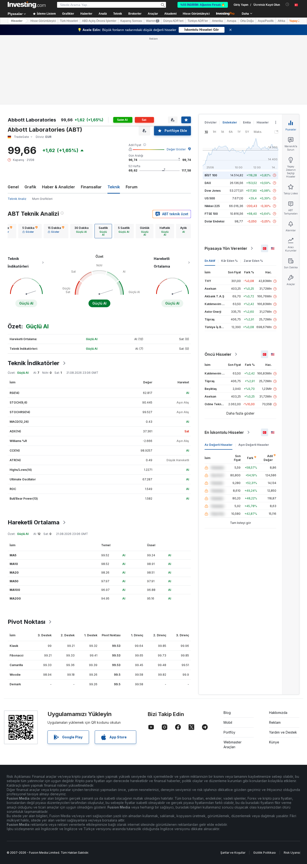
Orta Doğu (247, 21)
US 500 (210, 198)
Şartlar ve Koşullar (232, 852)
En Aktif (210, 261)
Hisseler (17, 21)
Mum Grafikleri (42, 199)
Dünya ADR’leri (173, 21)
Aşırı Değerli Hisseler (253, 445)
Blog (227, 713)
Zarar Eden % (253, 261)
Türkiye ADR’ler (198, 21)
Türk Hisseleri (69, 21)
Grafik (30, 186)
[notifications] (287, 4)
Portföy (229, 732)
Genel (13, 186)
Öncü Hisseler (218, 354)
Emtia (247, 122)
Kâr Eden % (229, 261)
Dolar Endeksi (214, 221)
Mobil (228, 722)
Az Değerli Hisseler (218, 445)
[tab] (30, 231)
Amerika (217, 21)
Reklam (275, 722)
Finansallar (91, 186)
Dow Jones (213, 190)
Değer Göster (176, 149)
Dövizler (211, 122)
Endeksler (230, 122)
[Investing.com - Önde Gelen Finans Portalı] (27, 4)
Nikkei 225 (212, 206)
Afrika (281, 21)
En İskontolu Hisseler (224, 432)
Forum (131, 186)
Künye (274, 742)
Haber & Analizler (58, 186)
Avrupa (231, 21)
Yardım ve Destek (283, 732)
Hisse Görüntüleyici (196, 13)
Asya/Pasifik (266, 21)
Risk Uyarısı (292, 852)
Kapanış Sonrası (131, 21)
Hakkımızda (278, 713)
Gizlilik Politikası (264, 852)
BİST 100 (211, 175)
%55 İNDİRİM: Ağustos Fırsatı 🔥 (202, 4)
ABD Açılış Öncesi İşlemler (99, 21)
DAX (208, 183)
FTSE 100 (211, 213)
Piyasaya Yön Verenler (226, 248)
